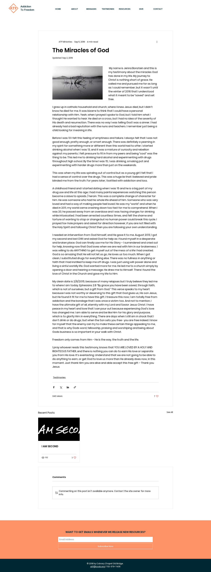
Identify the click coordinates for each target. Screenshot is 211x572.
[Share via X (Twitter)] (60, 387)
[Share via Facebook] (53, 387)
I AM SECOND (50, 446)
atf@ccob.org (97, 566)
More (141, 22)
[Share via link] (74, 387)
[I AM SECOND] (59, 429)
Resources (82, 22)
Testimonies (62, 22)
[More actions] (157, 42)
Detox (99, 22)
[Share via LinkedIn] (67, 387)
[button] (169, 22)
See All (170, 412)
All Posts (43, 22)
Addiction (26, 6)
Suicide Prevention (120, 22)
